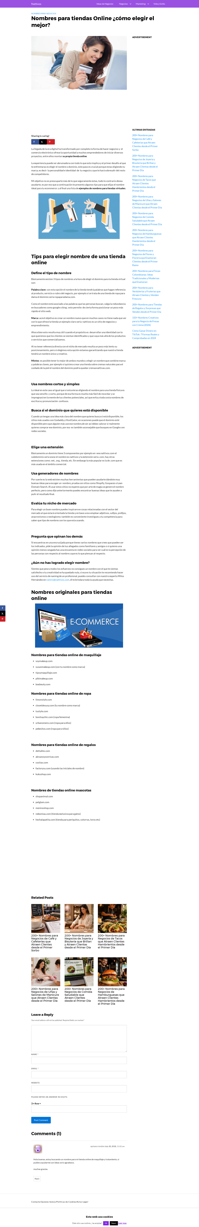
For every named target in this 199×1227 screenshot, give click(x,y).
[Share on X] (43, 142)
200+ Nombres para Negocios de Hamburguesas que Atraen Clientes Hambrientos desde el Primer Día (147, 237)
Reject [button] (113, 1223)
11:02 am (121, 1146)
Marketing (141, 3)
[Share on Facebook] (35, 142)
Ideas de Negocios (105, 3)
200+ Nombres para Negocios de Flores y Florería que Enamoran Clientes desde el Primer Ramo (145, 258)
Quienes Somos (48, 1202)
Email (35, 1068)
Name (34, 1054)
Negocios (123, 3)
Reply (37, 1179)
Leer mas (122, 1223)
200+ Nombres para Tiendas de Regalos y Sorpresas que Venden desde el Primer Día (147, 308)
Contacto (35, 1202)
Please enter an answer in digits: (49, 1097)
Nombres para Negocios (43, 13)
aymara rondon (97, 1146)
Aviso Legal (82, 1202)
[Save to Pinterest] (51, 142)
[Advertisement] (79, 113)
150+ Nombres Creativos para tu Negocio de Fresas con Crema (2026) (145, 321)
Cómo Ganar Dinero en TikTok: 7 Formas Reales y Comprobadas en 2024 (145, 334)
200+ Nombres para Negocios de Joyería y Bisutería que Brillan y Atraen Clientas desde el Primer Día (145, 163)
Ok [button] (106, 1223)
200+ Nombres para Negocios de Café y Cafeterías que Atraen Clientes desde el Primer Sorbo (145, 142)
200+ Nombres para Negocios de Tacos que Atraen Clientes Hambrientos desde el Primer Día (144, 183)
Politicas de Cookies (66, 1202)
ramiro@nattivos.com (57, 579)
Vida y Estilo (159, 3)
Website (35, 1083)
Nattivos (36, 3)
